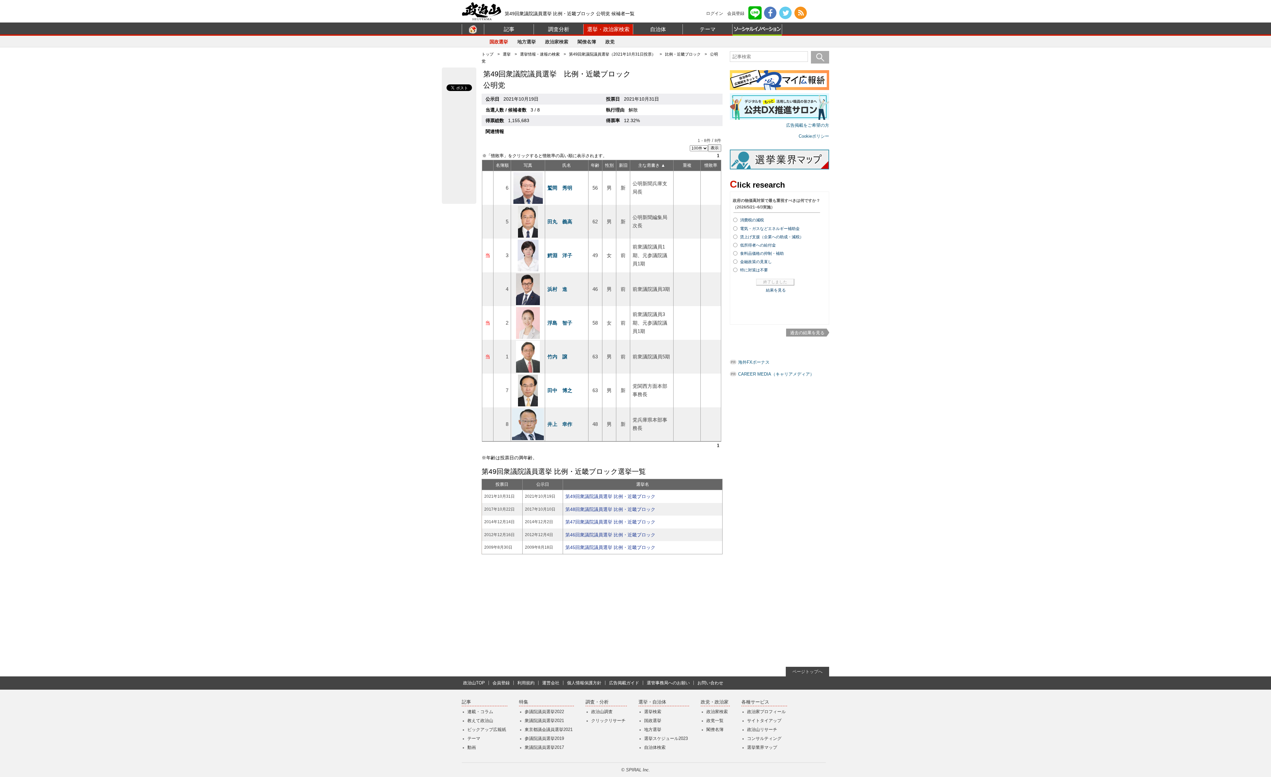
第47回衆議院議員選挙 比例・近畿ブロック (610, 522)
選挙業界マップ (762, 747)
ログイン (714, 13)
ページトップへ (807, 671)
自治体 (658, 29)
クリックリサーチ (608, 720)
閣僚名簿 (587, 41)
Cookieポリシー (814, 136)
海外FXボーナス (754, 362)
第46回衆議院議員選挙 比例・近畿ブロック (610, 534)
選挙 (507, 54)
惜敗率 (710, 165)
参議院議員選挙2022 (544, 711)
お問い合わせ (710, 682)
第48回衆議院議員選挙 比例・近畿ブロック (610, 509)
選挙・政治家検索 (608, 29)
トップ (488, 54)
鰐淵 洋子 (559, 255)
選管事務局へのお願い (668, 682)
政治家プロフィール (766, 711)
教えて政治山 (480, 720)
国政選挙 (499, 41)
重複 (687, 165)
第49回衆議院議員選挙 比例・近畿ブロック (610, 496)
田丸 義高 (559, 221)
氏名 (566, 165)
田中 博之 (559, 390)
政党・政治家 (715, 702)
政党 (610, 41)
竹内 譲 (557, 356)
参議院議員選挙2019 (544, 738)
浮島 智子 (559, 323)
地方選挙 (526, 41)
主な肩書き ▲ (651, 165)
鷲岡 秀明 (559, 188)
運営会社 (550, 682)
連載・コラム (480, 711)
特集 (523, 702)
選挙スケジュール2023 (666, 738)
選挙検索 (652, 711)
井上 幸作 (559, 424)
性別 (609, 165)
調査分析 (558, 29)
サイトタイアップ (764, 720)
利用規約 (526, 682)
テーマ (708, 29)
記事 (509, 29)
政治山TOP (474, 682)
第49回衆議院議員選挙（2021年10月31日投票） (612, 54)
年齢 (595, 165)
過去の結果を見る (807, 332)
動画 (471, 747)
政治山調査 (602, 711)
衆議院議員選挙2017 (544, 747)
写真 (528, 165)
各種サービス (755, 702)
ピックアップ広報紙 (486, 729)
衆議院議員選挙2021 (544, 720)
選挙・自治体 (652, 702)
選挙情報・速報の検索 (540, 54)
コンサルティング (764, 738)
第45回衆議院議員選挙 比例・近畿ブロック (610, 547)
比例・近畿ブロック (683, 54)
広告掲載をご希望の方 (807, 125)
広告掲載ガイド (624, 682)
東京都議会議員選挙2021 (549, 729)
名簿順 (502, 165)
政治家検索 (556, 41)
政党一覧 (715, 720)
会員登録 (735, 13)
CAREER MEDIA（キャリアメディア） (776, 374)
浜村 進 (557, 289)
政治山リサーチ (762, 729)
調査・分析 (597, 702)
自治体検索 (655, 747)
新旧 (623, 165)
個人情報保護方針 (584, 682)
